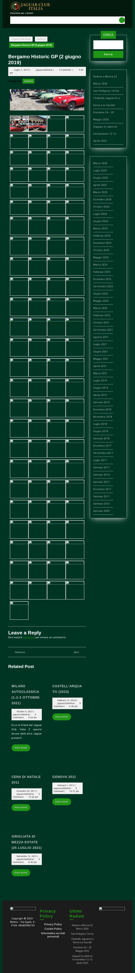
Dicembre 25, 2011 (26, 791)
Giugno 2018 (100, 431)
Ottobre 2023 (101, 250)
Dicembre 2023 (102, 243)
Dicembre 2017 (102, 445)
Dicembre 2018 (102, 409)
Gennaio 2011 (101, 496)
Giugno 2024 (100, 221)
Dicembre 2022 (102, 279)
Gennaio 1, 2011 (66, 785)
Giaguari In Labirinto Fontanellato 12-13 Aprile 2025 (105, 133)
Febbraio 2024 (101, 235)
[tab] (122, 20)
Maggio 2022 (101, 301)
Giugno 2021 (100, 351)
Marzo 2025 (100, 192)
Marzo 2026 (100, 163)
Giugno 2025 (100, 177)
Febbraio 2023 (101, 272)
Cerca (108, 35)
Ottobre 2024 (101, 206)
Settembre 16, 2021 (27, 856)
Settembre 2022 (103, 286)
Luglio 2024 (100, 214)
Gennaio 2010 (101, 503)
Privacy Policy (53, 924)
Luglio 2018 (100, 424)
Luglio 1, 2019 (21, 70)
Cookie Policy (53, 928)
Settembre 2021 (103, 330)
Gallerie (41, 39)
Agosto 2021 (101, 337)
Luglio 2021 (100, 344)
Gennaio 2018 (101, 438)
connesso (29, 637)
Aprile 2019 (100, 395)
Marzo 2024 (100, 228)
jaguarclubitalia (44, 70)
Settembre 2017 (103, 453)
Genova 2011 (64, 777)
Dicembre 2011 (102, 489)
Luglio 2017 (100, 460)
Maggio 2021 (101, 359)
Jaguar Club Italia (21, 39)
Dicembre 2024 (102, 199)
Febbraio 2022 (101, 315)
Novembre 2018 (102, 416)
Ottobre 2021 (101, 322)
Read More (22, 746)
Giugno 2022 (100, 293)
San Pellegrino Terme (106, 91)
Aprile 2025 (100, 185)
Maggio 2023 (101, 257)
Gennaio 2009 (101, 511)
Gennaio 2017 (101, 467)
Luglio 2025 (100, 170)
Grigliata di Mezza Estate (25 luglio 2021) (27, 842)
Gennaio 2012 (101, 482)
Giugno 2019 (100, 388)
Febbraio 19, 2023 (66, 700)
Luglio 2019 (100, 380)
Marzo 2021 (100, 373)
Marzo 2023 (100, 264)
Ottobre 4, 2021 (25, 711)
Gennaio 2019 (101, 402)
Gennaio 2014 (101, 474)
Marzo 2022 (100, 308)
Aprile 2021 (100, 366)
